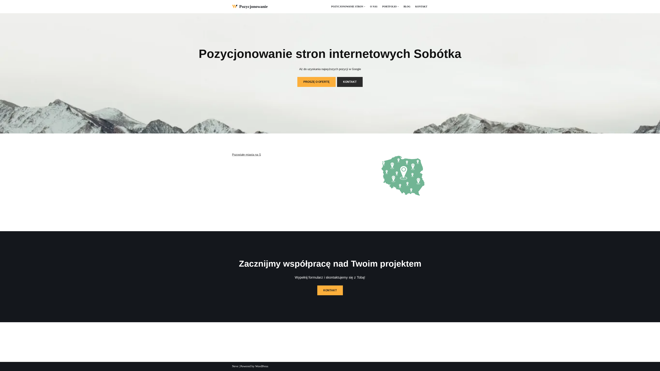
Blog (407, 6)
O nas (373, 6)
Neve (235, 366)
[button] (364, 6)
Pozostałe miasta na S (246, 154)
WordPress (261, 366)
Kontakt (421, 6)
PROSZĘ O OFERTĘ (316, 81)
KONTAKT (350, 81)
